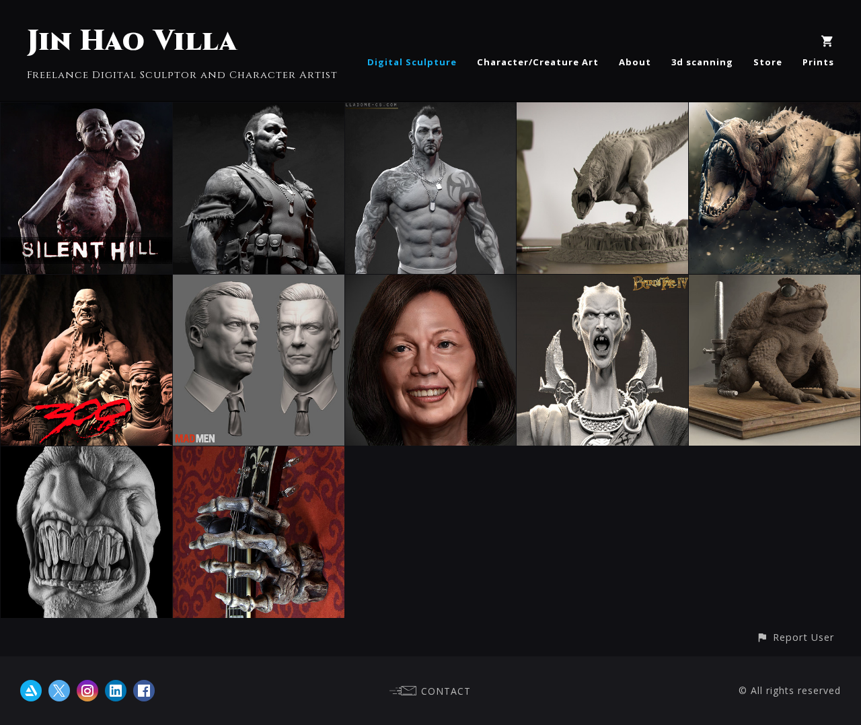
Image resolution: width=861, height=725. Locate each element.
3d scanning (702, 62)
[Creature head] (86, 455)
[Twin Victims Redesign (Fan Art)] (86, 111)
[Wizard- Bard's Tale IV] (602, 284)
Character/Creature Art (538, 62)
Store (767, 62)
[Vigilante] (258, 111)
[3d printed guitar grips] (258, 455)
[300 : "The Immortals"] (86, 284)
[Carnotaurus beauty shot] (774, 111)
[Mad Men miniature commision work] (258, 284)
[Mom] (431, 284)
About (635, 62)
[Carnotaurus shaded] (602, 111)
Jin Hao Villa (132, 41)
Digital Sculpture (412, 62)
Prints (818, 62)
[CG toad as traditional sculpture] (774, 284)
